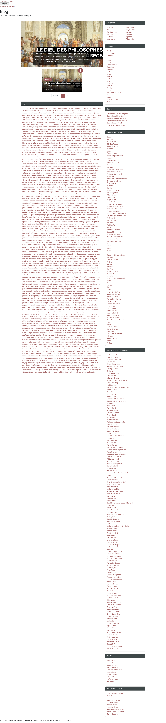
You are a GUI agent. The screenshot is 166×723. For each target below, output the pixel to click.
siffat (83, 330)
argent (45, 131)
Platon (109, 285)
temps (39, 346)
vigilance (73, 358)
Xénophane (111, 283)
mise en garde (84, 259)
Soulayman (47, 335)
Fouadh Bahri (112, 635)
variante (85, 356)
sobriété (54, 333)
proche (25, 298)
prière (77, 296)
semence (38, 330)
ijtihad (37, 224)
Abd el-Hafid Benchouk (115, 491)
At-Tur (24, 136)
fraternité (88, 208)
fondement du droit (40, 208)
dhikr (53, 175)
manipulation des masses (31, 254)
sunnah (53, 340)
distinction (67, 178)
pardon (76, 284)
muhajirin (96, 263)
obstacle (44, 279)
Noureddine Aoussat (114, 477)
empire (32, 189)
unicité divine (46, 353)
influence (25, 229)
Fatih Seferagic (112, 698)
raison (66, 307)
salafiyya (79, 326)
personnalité (49, 289)
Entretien (110, 67)
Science (129, 32)
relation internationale (66, 312)
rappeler (95, 307)
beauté (35, 141)
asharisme (26, 134)
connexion (78, 159)
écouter (74, 365)
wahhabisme (50, 363)
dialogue (76, 175)
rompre (96, 316)
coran (83, 166)
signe (88, 330)
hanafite (25, 217)
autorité (35, 138)
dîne (95, 187)
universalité (36, 356)
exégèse (48, 201)
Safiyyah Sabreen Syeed (115, 366)
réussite (55, 323)
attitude (68, 136)
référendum (47, 321)
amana (32, 124)
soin (75, 333)
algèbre (33, 122)
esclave (53, 194)
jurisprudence (34, 238)
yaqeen (83, 363)
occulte (57, 279)
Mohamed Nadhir (113, 547)
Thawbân (110, 331)
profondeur (61, 298)
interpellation (74, 231)
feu (68, 203)
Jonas (109, 341)
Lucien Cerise (112, 621)
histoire (90, 217)
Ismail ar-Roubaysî (113, 484)
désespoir (81, 185)
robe (76, 316)
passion (44, 286)
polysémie (26, 293)
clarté (72, 152)
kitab (91, 238)
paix (93, 282)
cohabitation (78, 152)
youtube (90, 363)
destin (44, 175)
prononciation (76, 298)
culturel (51, 173)
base (99, 138)
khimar (86, 238)
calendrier (54, 145)
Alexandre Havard (113, 563)
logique (84, 247)
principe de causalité (48, 296)
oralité (92, 279)
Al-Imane (31, 117)
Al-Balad (60, 115)
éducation (85, 365)
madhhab (32, 252)
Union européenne (85, 353)
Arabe (29, 131)
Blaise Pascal (111, 301)
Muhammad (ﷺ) (113, 146)
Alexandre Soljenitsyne (115, 299)
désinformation (90, 185)
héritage (38, 222)
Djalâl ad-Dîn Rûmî (113, 160)
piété (44, 291)
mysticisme (51, 268)
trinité (60, 351)
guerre (74, 212)
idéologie (82, 222)
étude (40, 372)
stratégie (65, 337)
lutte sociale (75, 249)
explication (67, 198)
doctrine (36, 180)
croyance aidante (59, 171)
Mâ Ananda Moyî (113, 239)
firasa (33, 205)
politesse (89, 291)
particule (30, 286)
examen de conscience (53, 196)
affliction (48, 113)
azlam (73, 138)
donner (62, 180)
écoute (68, 365)
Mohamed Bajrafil (113, 598)
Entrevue (110, 69)
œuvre (80, 372)
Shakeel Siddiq (112, 376)
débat (51, 182)
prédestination (27, 303)
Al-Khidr (58, 117)
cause (32, 148)
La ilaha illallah (36, 242)
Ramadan (79, 307)
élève (52, 367)
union (62, 353)
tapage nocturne (45, 344)
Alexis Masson (112, 445)
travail (55, 351)
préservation (59, 303)
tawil (29, 346)
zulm (24, 365)
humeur (76, 219)
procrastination (33, 298)
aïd (77, 138)
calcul (48, 145)
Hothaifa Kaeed (112, 707)
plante (58, 291)
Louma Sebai (111, 672)
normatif (46, 277)
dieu (85, 175)
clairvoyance (64, 152)
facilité (59, 201)
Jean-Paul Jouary (113, 584)
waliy (79, 363)
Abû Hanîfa (111, 225)
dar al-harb (85, 173)
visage (85, 358)
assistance (48, 134)
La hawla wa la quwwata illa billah (72, 240)
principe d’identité (62, 296)
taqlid (67, 344)
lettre (92, 242)
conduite (91, 157)
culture (45, 173)
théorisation (42, 349)
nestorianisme (33, 275)
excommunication (76, 196)
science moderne (75, 328)
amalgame (26, 124)
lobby (79, 247)
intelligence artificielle (39, 231)
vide (36, 358)
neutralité (65, 275)
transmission (47, 351)
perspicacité (58, 289)
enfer (73, 189)
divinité (93, 178)
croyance (49, 171)
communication (64, 154)
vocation (50, 360)
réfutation (39, 321)
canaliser (66, 145)
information (33, 229)
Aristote (110, 149)
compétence (59, 157)
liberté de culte (77, 245)
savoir (44, 328)
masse (62, 254)
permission (40, 289)
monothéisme (83, 261)
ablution (52, 108)
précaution (76, 300)
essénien (91, 194)
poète (68, 293)
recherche (59, 309)
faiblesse (70, 201)
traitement (26, 351)
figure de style (80, 203)
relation (54, 312)
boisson (65, 143)
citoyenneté (32, 152)
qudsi (44, 307)
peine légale (74, 286)
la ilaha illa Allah (91, 240)
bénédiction (31, 145)
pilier (37, 291)
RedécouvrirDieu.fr (7, 1)
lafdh (54, 240)
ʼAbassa (86, 372)
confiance (25, 159)
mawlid (65, 256)
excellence (66, 196)
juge (91, 235)
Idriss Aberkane (112, 501)
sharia (63, 330)
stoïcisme (58, 337)
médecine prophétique (30, 270)
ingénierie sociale (45, 229)
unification (55, 353)
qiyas (99, 305)
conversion (76, 166)
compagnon (75, 154)
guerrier (80, 212)
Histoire (110, 37)
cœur (74, 173)
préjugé (45, 303)
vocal (45, 360)
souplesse (63, 335)
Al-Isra (52, 117)
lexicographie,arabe (29, 245)
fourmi (59, 208)
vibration (31, 358)
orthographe (55, 282)
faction (64, 201)
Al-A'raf (39, 115)
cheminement (27, 150)
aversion (53, 138)
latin (69, 242)
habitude (64, 215)
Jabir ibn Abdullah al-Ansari (116, 213)
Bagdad (85, 138)
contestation (63, 164)
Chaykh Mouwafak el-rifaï (116, 125)
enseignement (52, 191)
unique (95, 353)
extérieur (33, 201)
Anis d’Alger (111, 570)
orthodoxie (46, 282)
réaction (45, 319)
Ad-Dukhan (81, 111)
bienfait (93, 141)
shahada (58, 330)
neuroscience (56, 275)
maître (75, 256)
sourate (70, 335)
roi (92, 316)
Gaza (69, 210)
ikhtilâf (42, 224)
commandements (41, 154)
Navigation (5, 4)
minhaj (61, 259)
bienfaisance (85, 141)
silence (24, 333)
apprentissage (61, 129)
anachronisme (91, 124)
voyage (94, 360)
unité (24, 356)
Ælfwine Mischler (113, 357)
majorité (54, 252)
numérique (75, 277)
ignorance (89, 222)
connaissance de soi (59, 159)
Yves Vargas (111, 394)
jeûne (51, 235)
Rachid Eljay (111, 630)
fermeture (63, 203)
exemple (94, 196)
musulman (78, 266)
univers (29, 356)
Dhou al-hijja (59, 175)
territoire (56, 346)
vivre (32, 360)
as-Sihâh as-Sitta (72, 131)
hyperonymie (90, 219)
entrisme (81, 191)
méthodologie (50, 272)
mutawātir (26, 268)
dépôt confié (57, 185)
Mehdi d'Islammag (113, 431)
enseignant (43, 191)
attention (53, 136)
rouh (24, 319)
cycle (56, 173)
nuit (68, 277)
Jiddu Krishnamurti (114, 172)
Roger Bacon (111, 199)
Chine (41, 150)
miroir (76, 259)
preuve (31, 296)
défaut (62, 182)
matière (87, 254)
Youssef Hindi (112, 424)
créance (89, 171)
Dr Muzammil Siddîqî (114, 646)
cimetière (84, 150)
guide (93, 212)
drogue (91, 180)
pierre (32, 291)
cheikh (84, 148)
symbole (91, 340)
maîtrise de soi (90, 256)
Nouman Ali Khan (113, 649)
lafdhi (58, 240)
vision (90, 358)
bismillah (50, 143)
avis (57, 138)
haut (57, 217)
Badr (80, 138)
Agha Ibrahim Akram (114, 452)
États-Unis (30, 365)
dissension (59, 178)
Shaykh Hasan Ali (113, 519)
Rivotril (71, 316)
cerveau (50, 148)
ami (45, 124)
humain (62, 219)
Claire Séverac (112, 639)
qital (95, 305)
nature (96, 272)
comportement (36, 157)
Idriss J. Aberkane (113, 369)
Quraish (50, 307)
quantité (39, 307)
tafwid (36, 344)
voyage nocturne (28, 363)
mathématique (78, 254)
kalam (65, 238)
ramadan (72, 307)
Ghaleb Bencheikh (113, 623)
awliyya (62, 138)
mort (30, 263)
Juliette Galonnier (113, 378)
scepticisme (58, 328)
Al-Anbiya (45, 115)
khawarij (76, 238)
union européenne (71, 353)
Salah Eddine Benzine (114, 510)
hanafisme (95, 215)
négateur (89, 277)
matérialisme (42, 256)
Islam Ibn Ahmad (113, 373)
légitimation (96, 249)
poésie (73, 293)
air (32, 115)
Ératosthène (111, 183)
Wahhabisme (59, 363)
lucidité (45, 249)
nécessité (82, 277)
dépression (43, 185)
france (70, 208)
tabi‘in (77, 342)
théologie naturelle (92, 346)
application (44, 129)
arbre (41, 131)
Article (109, 51)
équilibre (79, 370)
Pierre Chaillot (112, 408)
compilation (26, 157)
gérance (58, 215)
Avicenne (110, 267)
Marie (109, 151)
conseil (33, 161)
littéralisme (61, 247)
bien (53, 141)
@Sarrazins (111, 600)
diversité (83, 178)
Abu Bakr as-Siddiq (114, 234)
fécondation (41, 210)
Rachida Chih (111, 538)
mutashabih (86, 266)
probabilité (84, 296)
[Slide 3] (65, 64)
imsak (34, 226)
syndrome (26, 342)
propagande (86, 298)
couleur (53, 168)
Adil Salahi (110, 403)
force (50, 208)
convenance (67, 166)
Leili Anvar (110, 505)
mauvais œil (58, 256)
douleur (80, 180)
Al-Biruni (110, 186)
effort (24, 189)
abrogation (75, 108)
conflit (32, 159)
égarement (26, 367)
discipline (51, 178)
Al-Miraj (76, 117)
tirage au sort (52, 349)
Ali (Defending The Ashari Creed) (118, 387)
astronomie (76, 134)
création (32, 173)
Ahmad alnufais (112, 705)
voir (65, 360)
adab (87, 111)
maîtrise (82, 256)
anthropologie (54, 127)
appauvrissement (28, 129)
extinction (26, 201)
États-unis (37, 365)
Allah (61, 122)
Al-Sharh (77, 120)
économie (62, 365)
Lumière (58, 249)
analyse (31, 127)
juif (23, 238)
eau (99, 187)
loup (41, 249)
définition (72, 182)
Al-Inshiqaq (45, 117)
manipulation (93, 252)
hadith (74, 215)
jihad (55, 235)
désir (98, 185)
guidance (87, 212)
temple (34, 346)
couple (64, 168)
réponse (71, 321)
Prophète (33, 300)
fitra (41, 205)
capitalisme (80, 145)
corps (24, 168)
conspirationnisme (62, 161)
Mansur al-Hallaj (113, 315)
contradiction (80, 164)
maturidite (26, 256)
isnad (80, 233)
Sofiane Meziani (112, 396)
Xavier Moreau (112, 507)
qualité (24, 307)
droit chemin (27, 182)
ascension (82, 131)
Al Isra (57, 122)
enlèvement (94, 189)
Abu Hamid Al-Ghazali (115, 169)
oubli (82, 282)
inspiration (90, 229)
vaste (90, 356)
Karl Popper (111, 324)
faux (51, 203)
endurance (62, 189)
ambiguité (39, 124)
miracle (66, 259)
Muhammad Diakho (114, 489)
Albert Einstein (112, 195)
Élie (108, 253)
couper (58, 168)
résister (33, 323)
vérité (43, 363)
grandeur (50, 212)
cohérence (88, 152)
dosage (67, 180)
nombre (97, 275)
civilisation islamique (52, 152)
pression (86, 293)
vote (90, 360)
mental (39, 259)
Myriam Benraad (113, 625)
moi (55, 261)
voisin (69, 360)
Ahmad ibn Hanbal (113, 211)
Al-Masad (69, 117)
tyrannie (70, 351)
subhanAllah (90, 337)
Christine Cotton (113, 413)
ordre (97, 279)
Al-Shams (70, 120)
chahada (64, 148)
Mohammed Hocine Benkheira (118, 526)
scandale (50, 328)
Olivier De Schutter (114, 364)
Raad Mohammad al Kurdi (116, 709)
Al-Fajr (74, 115)
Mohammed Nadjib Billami (116, 450)
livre (74, 247)
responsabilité (71, 314)
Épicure (109, 287)
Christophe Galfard (114, 556)
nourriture (58, 277)
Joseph (109, 158)
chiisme (35, 150)
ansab (46, 127)
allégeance (77, 122)
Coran (87, 166)
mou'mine (47, 263)
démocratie (95, 182)
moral (99, 261)
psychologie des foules (81, 303)
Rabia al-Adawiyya (113, 294)
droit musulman (38, 182)
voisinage (75, 360)
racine (55, 307)
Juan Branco (111, 496)
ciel (75, 150)
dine (39, 178)
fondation (69, 205)
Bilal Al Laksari (112, 470)
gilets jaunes (80, 210)
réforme (32, 321)
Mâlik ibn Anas (112, 327)
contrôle (44, 166)
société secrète (68, 333)
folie (53, 205)
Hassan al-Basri (112, 260)
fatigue (37, 203)
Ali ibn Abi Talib (112, 297)
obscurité (37, 279)
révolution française (73, 323)
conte (88, 161)
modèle (41, 261)
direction (44, 178)
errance (25, 194)
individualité (91, 226)
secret (96, 328)
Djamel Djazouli (112, 568)
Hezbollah (71, 217)
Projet (109, 90)
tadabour (25, 344)
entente (68, 191)
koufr (24, 240)
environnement (95, 191)
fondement (77, 205)
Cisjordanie (92, 150)
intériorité (26, 233)
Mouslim (110, 276)
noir (88, 275)
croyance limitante (73, 171)
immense (82, 224)
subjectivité (26, 340)
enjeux (87, 189)
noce (78, 275)
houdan (56, 219)
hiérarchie (43, 219)
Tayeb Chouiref (112, 533)
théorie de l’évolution (30, 349)
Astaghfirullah (66, 134)
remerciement (93, 312)
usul (57, 356)
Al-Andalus (53, 115)
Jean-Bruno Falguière (114, 464)
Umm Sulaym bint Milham (116, 216)
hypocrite (25, 222)
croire (36, 171)
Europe (33, 196)
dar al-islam (93, 173)
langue (65, 242)
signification (94, 330)
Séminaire (110, 95)
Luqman (68, 249)
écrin (79, 365)
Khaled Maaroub (113, 642)
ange (37, 127)
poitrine (83, 291)
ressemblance (81, 314)
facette (53, 201)
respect (62, 314)
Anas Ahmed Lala (113, 487)
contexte (71, 164)
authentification (83, 136)
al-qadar (41, 120)
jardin (35, 235)
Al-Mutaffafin (27, 120)
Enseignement (112, 32)
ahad (70, 113)
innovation (78, 229)
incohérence (56, 226)
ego (28, 189)
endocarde (48, 189)
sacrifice (37, 326)
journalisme (85, 235)
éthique (25, 372)
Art (108, 30)
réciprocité (63, 319)
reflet (38, 312)
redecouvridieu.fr (94, 309)
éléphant (63, 367)
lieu (43, 247)
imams (70, 224)
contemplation (27, 164)
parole (92, 284)
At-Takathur (96, 134)
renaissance (32, 314)
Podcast (110, 83)
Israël (87, 233)
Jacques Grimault (113, 461)
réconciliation (90, 319)
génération (26, 215)
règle (40, 319)
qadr (88, 305)
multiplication (50, 266)
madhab (25, 252)
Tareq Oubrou (112, 561)
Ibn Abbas (110, 257)
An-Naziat (81, 124)
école (56, 365)
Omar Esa (110, 677)
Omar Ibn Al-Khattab (114, 334)
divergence (76, 178)
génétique (42, 215)
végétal (37, 363)
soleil (79, 333)
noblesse (72, 275)
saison (62, 326)
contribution (27, 166)
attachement (39, 136)
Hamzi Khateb (112, 593)
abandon (40, 108)
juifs (26, 238)
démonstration (27, 185)
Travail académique (114, 99)
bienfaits (25, 143)
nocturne (83, 275)
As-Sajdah (62, 131)
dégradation (80, 182)
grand (36, 212)
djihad (30, 180)
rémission (56, 321)
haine (79, 215)
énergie (38, 370)
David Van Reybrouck (114, 575)
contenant (37, 164)
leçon (45, 245)
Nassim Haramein (113, 494)
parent (82, 284)
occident (51, 279)
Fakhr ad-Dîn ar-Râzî (114, 174)
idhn (69, 222)
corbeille (93, 166)
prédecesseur (93, 300)
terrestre (49, 346)
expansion (46, 198)
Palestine (25, 284)
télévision (84, 351)
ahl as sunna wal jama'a (90, 113)
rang (85, 307)
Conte (109, 60)
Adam (91, 111)
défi (66, 182)
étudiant (45, 372)
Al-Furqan (86, 115)
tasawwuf (82, 344)
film (92, 203)
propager (94, 298)
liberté (53, 245)
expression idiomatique (79, 198)
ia (52, 222)
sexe (52, 330)
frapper (81, 208)
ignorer (96, 222)
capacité (73, 145)
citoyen (25, 152)
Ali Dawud (110, 681)
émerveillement (79, 367)
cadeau (38, 145)
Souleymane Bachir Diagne (116, 454)
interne (66, 231)
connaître (70, 159)
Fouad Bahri (111, 415)
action (49, 111)
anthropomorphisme (67, 127)
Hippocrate (111, 306)
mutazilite (43, 268)
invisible (44, 233)
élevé (43, 367)
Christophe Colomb (114, 181)
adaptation (26, 113)
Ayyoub (68, 138)
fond (63, 205)
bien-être (66, 141)
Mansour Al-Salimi (113, 700)
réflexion (25, 321)
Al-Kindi (109, 262)
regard (48, 312)
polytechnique (35, 293)
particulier (37, 286)
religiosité (84, 312)
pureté (52, 305)
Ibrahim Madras (113, 440)
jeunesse (45, 235)
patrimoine (58, 286)
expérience (93, 198)
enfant (68, 189)
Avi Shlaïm (110, 438)
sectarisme (26, 330)
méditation (62, 270)
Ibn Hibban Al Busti (114, 241)
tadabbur (92, 342)
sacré (42, 326)
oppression (79, 279)
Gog (96, 210)
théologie (80, 346)
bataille (25, 141)
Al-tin (82, 120)
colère (32, 154)
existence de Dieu (36, 198)
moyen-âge (88, 263)
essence (84, 194)
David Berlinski (112, 466)
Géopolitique (111, 34)
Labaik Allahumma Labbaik (41, 240)
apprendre (52, 129)
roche (80, 316)
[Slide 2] (61, 64)
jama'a (30, 235)
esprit (69, 194)
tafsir (31, 344)
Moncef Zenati (112, 389)
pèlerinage (68, 305)
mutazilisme (34, 268)
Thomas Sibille (112, 498)
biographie (43, 143)
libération (31, 247)
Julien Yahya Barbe (113, 521)
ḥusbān (92, 372)
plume (70, 291)
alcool (93, 120)
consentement (49, 161)
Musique (110, 81)
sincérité (36, 333)
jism (59, 235)
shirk (79, 330)
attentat (47, 136)
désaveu (74, 185)
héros (49, 222)
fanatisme (26, 203)
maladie (70, 252)
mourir (75, 263)
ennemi (25, 191)
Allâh (71, 122)
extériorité (41, 201)
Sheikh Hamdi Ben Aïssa (115, 116)
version (25, 358)
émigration (96, 367)
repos (46, 314)
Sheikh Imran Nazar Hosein (117, 121)
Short (109, 97)
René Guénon (112, 338)
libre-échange (88, 245)
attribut (74, 136)
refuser (43, 312)
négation (96, 277)
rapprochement (28, 309)
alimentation (50, 122)
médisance (54, 270)
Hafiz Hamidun (112, 679)
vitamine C (26, 360)
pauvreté (66, 286)
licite (37, 247)
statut (52, 337)
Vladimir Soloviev (113, 313)
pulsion (43, 305)
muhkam (25, 266)
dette (49, 175)
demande (29, 175)
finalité (96, 203)
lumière (51, 249)
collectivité (26, 154)
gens (73, 210)
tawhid (24, 346)
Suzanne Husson (113, 427)
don (57, 180)
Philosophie (130, 27)
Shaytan (69, 330)
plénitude (76, 291)
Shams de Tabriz (113, 162)
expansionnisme (57, 198)
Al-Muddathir (95, 117)
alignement (41, 122)
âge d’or (48, 365)
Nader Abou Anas (113, 554)
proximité (67, 300)
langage (45, 242)
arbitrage (35, 131)
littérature (69, 247)
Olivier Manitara (113, 429)
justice (50, 238)
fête (55, 210)
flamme (46, 205)
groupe (64, 212)
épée (74, 370)
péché (75, 305)
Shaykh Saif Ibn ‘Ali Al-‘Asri (116, 401)
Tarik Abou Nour (113, 637)
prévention (68, 303)
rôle (93, 323)
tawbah (96, 344)
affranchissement (58, 113)
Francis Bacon (112, 197)
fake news (78, 201)
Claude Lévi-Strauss (114, 232)
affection (41, 113)
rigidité (55, 316)
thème (74, 346)
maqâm (51, 254)
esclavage (46, 194)
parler (87, 284)
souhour (32, 335)
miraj (72, 259)
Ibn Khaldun (111, 220)
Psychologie (130, 30)
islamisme (63, 233)
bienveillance (34, 143)
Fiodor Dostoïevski (113, 304)
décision (57, 182)
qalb (92, 305)
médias (47, 270)
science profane (87, 328)
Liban (49, 245)
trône (64, 351)
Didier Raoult (111, 371)
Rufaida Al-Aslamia (113, 317)
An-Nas (75, 124)
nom (92, 275)
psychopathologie (28, 305)
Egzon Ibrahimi (112, 667)
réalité (51, 319)
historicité (35, 219)
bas (95, 138)
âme (52, 365)
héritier (44, 222)
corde (99, 166)
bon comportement (76, 143)
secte (33, 330)
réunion (48, 323)
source (76, 335)
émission (25, 370)
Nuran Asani (111, 663)
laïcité (73, 242)
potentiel (57, 293)
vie (44, 358)
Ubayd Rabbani (112, 702)
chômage (70, 150)
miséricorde (26, 261)
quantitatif (31, 307)
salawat (85, 326)
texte (70, 346)
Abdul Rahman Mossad (115, 712)
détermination (53, 187)
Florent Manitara (113, 565)
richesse (49, 316)
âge (43, 365)
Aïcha (109, 227)
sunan (43, 340)
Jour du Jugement (74, 235)
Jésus (109, 246)
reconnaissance (69, 309)
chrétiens (62, 150)
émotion (32, 370)
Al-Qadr (47, 120)
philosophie (81, 289)
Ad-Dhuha (65, 111)
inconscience (77, 226)
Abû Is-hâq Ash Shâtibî (115, 156)
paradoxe (56, 284)
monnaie (65, 261)
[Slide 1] (58, 64)
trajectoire (38, 351)
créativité (39, 173)
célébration (68, 173)
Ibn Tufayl (110, 269)
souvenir (82, 335)
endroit (54, 189)
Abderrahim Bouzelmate (116, 422)
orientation (32, 282)
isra (83, 233)
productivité (52, 298)
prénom (51, 303)
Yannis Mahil (111, 443)
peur (65, 289)
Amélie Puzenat (112, 591)
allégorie (85, 122)
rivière (66, 316)
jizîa (62, 235)
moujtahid (63, 263)
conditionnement (81, 157)
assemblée (40, 134)
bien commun (75, 141)
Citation (110, 55)
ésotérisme (94, 370)
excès (85, 196)
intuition (93, 231)
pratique (79, 293)
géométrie (50, 215)
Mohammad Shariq (114, 665)
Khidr (81, 238)
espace (58, 194)
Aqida (83, 129)
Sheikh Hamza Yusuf (114, 123)
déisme (88, 182)
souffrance (92, 333)
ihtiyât (29, 224)
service (48, 330)
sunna (48, 340)
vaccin (70, 356)
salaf (66, 326)
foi (50, 205)
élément (57, 367)
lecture (86, 242)
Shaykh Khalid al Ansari (115, 436)
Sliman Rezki (111, 417)
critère (30, 171)
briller (24, 145)
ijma (33, 224)
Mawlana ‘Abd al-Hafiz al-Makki (118, 473)
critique (25, 171)
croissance (42, 171)
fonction (58, 205)
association (57, 134)
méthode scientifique (37, 272)
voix (80, 360)
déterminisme (64, 187)
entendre (61, 191)
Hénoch (110, 336)
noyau (64, 277)
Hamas (88, 215)
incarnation (47, 226)
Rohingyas (86, 316)
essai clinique (76, 194)
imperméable (27, 226)
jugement (96, 235)
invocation (51, 233)
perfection (91, 286)
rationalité (38, 309)
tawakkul (90, 344)
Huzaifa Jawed (112, 674)
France (64, 208)
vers (94, 356)
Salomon (110, 139)
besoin (40, 141)
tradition (80, 349)
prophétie (40, 300)
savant (33, 328)
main (43, 252)
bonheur (86, 143)
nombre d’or (26, 277)
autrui (40, 138)
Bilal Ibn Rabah (112, 144)
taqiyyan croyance (58, 344)
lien (40, 247)
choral (56, 150)
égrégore (37, 367)
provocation (59, 300)
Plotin (109, 290)
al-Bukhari (110, 274)
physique (88, 289)
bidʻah (49, 141)
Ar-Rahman (95, 129)
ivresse (97, 233)
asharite (33, 134)
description (37, 175)
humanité (68, 219)
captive (87, 145)
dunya (46, 182)
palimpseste (33, 284)
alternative (92, 122)
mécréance (80, 268)
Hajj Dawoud (111, 385)
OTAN (71, 282)
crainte (80, 168)
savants (39, 328)
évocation (64, 372)
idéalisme (74, 222)
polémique (45, 293)
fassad (32, 203)
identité (64, 222)
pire (40, 291)
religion (77, 312)
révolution (62, 323)
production (44, 298)
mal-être (64, 252)
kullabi (29, 240)
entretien (74, 191)
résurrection (40, 323)
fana (97, 201)
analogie (25, 127)
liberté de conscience (64, 245)
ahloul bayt (26, 115)
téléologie (77, 351)
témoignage (92, 351)
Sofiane (109, 524)
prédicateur (38, 303)
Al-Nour (35, 120)
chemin (90, 148)
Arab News (111, 406)
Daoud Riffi (111, 644)
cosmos (47, 168)
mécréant (88, 268)
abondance (66, 108)
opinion (63, 279)
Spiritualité (130, 37)
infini (98, 226)
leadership (80, 242)
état (99, 370)
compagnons (84, 154)
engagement (80, 189)
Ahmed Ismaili (112, 531)
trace (74, 349)
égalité (92, 365)
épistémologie (54, 370)
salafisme (72, 326)
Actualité (110, 27)
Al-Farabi (110, 264)
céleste (60, 173)
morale (25, 263)
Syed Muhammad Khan (115, 514)
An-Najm (62, 124)
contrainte (89, 164)
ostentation (64, 282)
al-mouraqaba (84, 117)
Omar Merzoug (112, 383)
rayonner (51, 309)
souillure (39, 335)
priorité (72, 296)
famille (93, 201)
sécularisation (39, 342)
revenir (25, 316)
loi (88, 247)
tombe (60, 349)
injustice (70, 229)
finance (25, 205)
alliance (66, 122)
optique (87, 279)
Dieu (81, 175)
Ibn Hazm (110, 188)
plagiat (53, 291)
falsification (86, 201)
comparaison (94, 154)
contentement (46, 164)
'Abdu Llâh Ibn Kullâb (114, 209)
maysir (70, 256)
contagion (82, 161)
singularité (43, 333)
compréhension (48, 157)
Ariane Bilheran (112, 420)
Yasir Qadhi (111, 517)
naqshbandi (82, 272)
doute (85, 180)
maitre (48, 252)
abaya (46, 108)
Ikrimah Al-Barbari (113, 230)
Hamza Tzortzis (112, 542)
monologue (73, 261)
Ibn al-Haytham (112, 193)
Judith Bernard (112, 582)
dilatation (25, 178)
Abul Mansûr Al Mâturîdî (116, 278)
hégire (32, 222)
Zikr (108, 102)
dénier (36, 185)
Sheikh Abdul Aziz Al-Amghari (117, 114)
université (51, 356)
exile (99, 196)
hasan (47, 217)
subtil (33, 340)
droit (96, 180)
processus (92, 296)
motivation (39, 263)
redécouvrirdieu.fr (29, 312)
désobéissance (32, 187)
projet (68, 298)
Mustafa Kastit (112, 480)
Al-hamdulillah (96, 115)
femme (56, 203)
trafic (93, 349)
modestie (35, 261)
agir (66, 113)
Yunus (95, 363)
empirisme (39, 189)
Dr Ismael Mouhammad (115, 399)
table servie (84, 342)
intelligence (26, 231)
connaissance (47, 159)
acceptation (26, 111)
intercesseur (58, 231)
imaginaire (60, 224)
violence (80, 358)
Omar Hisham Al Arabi (115, 693)
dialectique (69, 175)
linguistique (49, 247)
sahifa (53, 326)
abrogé (89, 108)
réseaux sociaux (89, 321)
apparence (92, 127)
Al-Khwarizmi (111, 142)
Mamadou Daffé (113, 612)
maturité (33, 256)
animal (41, 127)
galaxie (64, 210)
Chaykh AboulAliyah (114, 457)
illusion (48, 224)
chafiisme (57, 148)
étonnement (32, 372)
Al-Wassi (87, 120)
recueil (84, 309)
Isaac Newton (112, 202)
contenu (55, 164)
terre (44, 346)
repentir (41, 314)
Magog (38, 252)
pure (48, 305)
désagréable (66, 185)
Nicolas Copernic (113, 190)
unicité (38, 353)
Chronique (111, 53)
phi (75, 289)
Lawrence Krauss (113, 540)
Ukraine (25, 353)
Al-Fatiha (80, 115)
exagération (40, 196)
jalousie (25, 235)
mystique (59, 268)
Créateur (25, 173)
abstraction (97, 108)
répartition (64, 321)
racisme (61, 307)
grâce (69, 212)
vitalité (95, 358)
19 (23, 108)
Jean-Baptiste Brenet (114, 632)
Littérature (111, 39)
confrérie (38, 159)
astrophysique (86, 134)
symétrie (98, 340)
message (45, 259)
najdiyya (75, 272)
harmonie (41, 217)
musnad (71, 266)
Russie (35, 319)
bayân (30, 141)
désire (24, 187)
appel (37, 129)
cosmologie (39, 168)
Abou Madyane (112, 271)
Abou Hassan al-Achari (115, 206)
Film (108, 72)
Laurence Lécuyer (113, 545)
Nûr (32, 279)
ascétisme (90, 131)
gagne (59, 210)
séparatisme (66, 342)
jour (65, 235)
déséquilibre (42, 187)
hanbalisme (33, 217)
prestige (25, 296)
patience (51, 286)
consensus (40, 161)
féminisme (50, 210)
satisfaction (26, 328)
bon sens (93, 143)
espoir (64, 194)
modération (49, 261)
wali (75, 363)
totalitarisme (67, 349)
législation (88, 249)
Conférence (111, 58)
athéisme (30, 136)
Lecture (109, 79)
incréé (84, 226)
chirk (45, 150)
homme (50, 219)
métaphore (83, 270)
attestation (61, 136)
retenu (89, 314)
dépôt (49, 185)
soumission (55, 335)
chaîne (79, 148)
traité (32, 351)
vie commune (50, 358)
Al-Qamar (54, 120)
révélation (84, 323)
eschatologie (38, 194)
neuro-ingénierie (45, 275)
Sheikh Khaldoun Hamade (116, 118)
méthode (25, 272)
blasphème (58, 143)
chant (70, 148)
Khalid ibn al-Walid (113, 292)
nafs (57, 272)
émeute (88, 367)
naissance (67, 272)
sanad (91, 326)
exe (89, 196)
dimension (33, 178)
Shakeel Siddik (112, 628)
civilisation (41, 152)
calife (60, 145)
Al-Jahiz (109, 243)
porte (51, 293)
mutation (95, 266)
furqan (33, 210)
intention (50, 231)
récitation (74, 319)
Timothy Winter (112, 607)
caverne (37, 148)
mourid (70, 263)
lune (62, 249)
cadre (44, 145)
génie (97, 212)
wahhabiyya (69, 363)
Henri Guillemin (112, 588)
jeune (40, 235)
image (53, 224)
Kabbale (56, 238)
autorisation (26, 138)
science (65, 328)
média (41, 270)
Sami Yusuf (111, 660)
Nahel (61, 272)
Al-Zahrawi (111, 218)
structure (72, 337)
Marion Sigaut (112, 528)
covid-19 (74, 168)
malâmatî (84, 252)
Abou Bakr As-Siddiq (114, 204)
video (40, 358)
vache (75, 356)
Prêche (109, 88)
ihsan (24, 224)
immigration (90, 224)
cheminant (97, 148)
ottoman (77, 282)
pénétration (82, 305)
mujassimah (40, 266)
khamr (70, 238)
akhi (34, 115)
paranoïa (63, 284)
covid (69, 168)
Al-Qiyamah (62, 120)
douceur (74, 180)
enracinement (33, 191)
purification (60, 305)
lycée (82, 249)
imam (66, 224)
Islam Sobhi (111, 695)
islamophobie (72, 233)
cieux (78, 150)
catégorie (25, 148)
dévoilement (89, 187)
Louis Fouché (111, 572)
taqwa (71, 344)
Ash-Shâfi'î (111, 176)
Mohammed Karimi (114, 355)
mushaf (58, 266)
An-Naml (69, 124)
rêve (90, 323)
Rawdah (45, 309)
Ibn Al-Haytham (112, 329)
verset (98, 356)
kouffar (96, 238)
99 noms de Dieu (30, 108)
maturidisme (95, 254)
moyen (81, 263)
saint (57, 326)
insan (84, 229)
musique (64, 266)
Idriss (109, 248)
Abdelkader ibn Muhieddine (117, 179)
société (59, 333)
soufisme (25, 335)
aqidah (88, 129)
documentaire (45, 180)
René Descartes (112, 311)
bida (45, 141)
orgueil (25, 282)
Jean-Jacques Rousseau (115, 237)
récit (68, 319)
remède (25, 314)
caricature (94, 145)
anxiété (78, 127)
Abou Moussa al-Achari (115, 320)
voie (55, 360)
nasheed (90, 272)
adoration (34, 113)
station (39, 337)
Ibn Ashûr (110, 165)
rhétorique (42, 316)
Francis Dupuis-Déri (114, 577)
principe (37, 296)
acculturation (41, 111)
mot (33, 263)
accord (33, 111)
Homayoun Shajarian (114, 670)
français (75, 208)
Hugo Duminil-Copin (114, 558)
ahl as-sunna (77, 113)
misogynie (93, 259)
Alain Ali (110, 392)
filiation (88, 203)
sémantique (49, 342)
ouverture (88, 282)
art (58, 131)
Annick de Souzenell (114, 359)
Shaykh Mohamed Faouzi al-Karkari (120, 503)
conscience (26, 161)
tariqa (76, 344)
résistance (26, 323)
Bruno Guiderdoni (113, 614)
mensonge (33, 259)
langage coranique (55, 242)
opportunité (70, 279)
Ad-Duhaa (72, 111)
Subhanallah (80, 337)
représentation (54, 314)
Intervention (111, 76)
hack (70, 215)
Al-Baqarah (68, 115)
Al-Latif (63, 117)
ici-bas (59, 222)
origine (39, 282)
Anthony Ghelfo (112, 410)
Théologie (130, 39)
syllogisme (84, 340)
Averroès (46, 138)
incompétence (67, 226)
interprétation (85, 231)
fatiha (43, 203)
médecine (95, 268)
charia (74, 148)
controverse (36, 166)
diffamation (91, 175)
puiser (38, 305)
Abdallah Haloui (112, 468)
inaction (40, 226)
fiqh (29, 205)
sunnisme (60, 340)
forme (54, 208)
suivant (38, 340)
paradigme (43, 284)
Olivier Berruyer (112, 616)
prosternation (49, 300)
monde (59, 261)
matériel (50, 256)
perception (83, 286)
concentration (69, 157)
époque (62, 370)
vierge (68, 358)
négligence (26, 279)
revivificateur (32, 316)
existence (25, 198)
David (109, 137)
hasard (52, 217)
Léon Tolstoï (111, 308)
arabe (24, 131)
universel (44, 356)
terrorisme (64, 346)
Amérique (55, 124)
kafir (61, 238)
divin (88, 178)
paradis (49, 284)
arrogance (52, 131)
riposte (60, 316)
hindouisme (83, 217)
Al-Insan (38, 117)
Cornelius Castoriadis (114, 579)
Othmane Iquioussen (114, 551)
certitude (43, 148)
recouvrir (78, 309)
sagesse (48, 326)
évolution (72, 372)
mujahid (32, 266)
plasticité (64, 291)
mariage (57, 254)
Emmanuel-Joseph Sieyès (116, 255)
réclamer (81, 319)
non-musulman (37, 277)
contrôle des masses (55, 166)
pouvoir (63, 293)
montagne (92, 261)
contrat (95, 164)
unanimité (32, 353)
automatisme (94, 136)
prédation (83, 300)
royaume (29, 319)
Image (109, 74)
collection (95, 152)
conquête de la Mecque (91, 159)
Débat (109, 62)
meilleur (25, 259)
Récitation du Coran (114, 92)
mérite (76, 270)
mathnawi (69, 254)
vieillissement (60, 358)
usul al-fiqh (63, 356)
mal (59, 252)
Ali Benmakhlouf (113, 459)
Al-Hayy (25, 117)
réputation (79, 321)
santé (95, 326)
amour (49, 124)
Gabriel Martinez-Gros (115, 447)
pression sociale (95, 293)
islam (57, 233)
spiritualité (26, 337)
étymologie (53, 372)
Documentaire (112, 65)
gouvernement (27, 212)
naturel (25, 275)
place (48, 291)
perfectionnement (29, 289)
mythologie (72, 268)
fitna (37, 205)
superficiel (68, 340)
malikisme (77, 252)
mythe (65, 268)
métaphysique (92, 270)
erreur (30, 194)
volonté (85, 360)
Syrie (32, 342)
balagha (91, 138)
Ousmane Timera (113, 512)
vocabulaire (38, 360)
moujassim (55, 263)
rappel (89, 307)
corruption (31, 168)
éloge (47, 367)
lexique (39, 245)
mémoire (70, 270)
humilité (82, 219)
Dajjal (79, 173)
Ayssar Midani (112, 619)
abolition (58, 108)
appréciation (72, 129)
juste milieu (43, 238)
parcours (70, 284)
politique (96, 291)
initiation (64, 229)
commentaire (53, 154)
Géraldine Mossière (114, 595)
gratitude (57, 212)
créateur (95, 171)
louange (36, 249)
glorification (89, 210)
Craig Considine (112, 433)
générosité (35, 215)
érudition (86, 370)
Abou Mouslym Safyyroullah (117, 380)
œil (77, 372)
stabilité (33, 337)
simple (30, 333)
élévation (70, 367)
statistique (46, 337)
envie (87, 191)
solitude (85, 333)
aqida (79, 129)
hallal (83, 215)
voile (62, 360)
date (24, 175)
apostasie (84, 127)
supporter (76, 340)
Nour (52, 277)
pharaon (70, 289)
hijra (76, 217)
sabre (32, 326)
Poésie (109, 86)
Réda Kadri (111, 535)
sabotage (25, 326)
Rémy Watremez (113, 609)
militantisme (53, 259)
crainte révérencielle (90, 168)
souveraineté (90, 335)
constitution (73, 161)
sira (49, 333)
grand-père (42, 212)
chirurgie (50, 150)
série (73, 342)
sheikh (75, 330)
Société (129, 34)
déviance (81, 187)
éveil (59, 372)
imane (76, 224)
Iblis (54, 222)
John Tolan (111, 549)
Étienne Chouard (113, 153)
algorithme (26, 122)
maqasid (44, 254)
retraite (95, 314)
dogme (53, 180)
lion (55, 247)
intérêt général (35, 233)
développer (73, 187)
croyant (83, 171)
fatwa (47, 203)
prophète (25, 300)
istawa (92, 233)
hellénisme (63, 217)
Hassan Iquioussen (114, 605)
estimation (26, 196)
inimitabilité (56, 229)
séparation (58, 342)
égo (32, 367)
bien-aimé (59, 141)
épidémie (45, 370)
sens (43, 330)
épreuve (69, 370)
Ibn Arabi (110, 167)
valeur (79, 356)
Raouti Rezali (111, 362)
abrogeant (83, 108)
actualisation (56, 111)
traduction (87, 349)
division (25, 180)
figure (72, 203)
